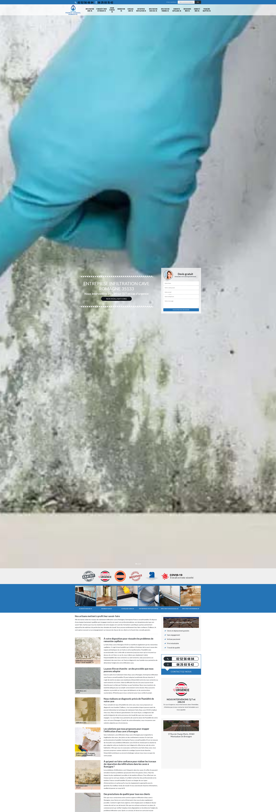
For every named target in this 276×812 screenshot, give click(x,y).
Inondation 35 (121, 10)
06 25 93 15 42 (105, 2)
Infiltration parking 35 (165, 10)
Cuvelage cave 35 (130, 10)
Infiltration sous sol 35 (153, 10)
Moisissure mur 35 (187, 10)
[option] (138, 325)
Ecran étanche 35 (112, 10)
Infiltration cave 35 (90, 10)
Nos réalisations (116, 299)
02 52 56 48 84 (85, 2)
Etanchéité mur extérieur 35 (101, 10)
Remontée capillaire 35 (176, 10)
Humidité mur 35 (197, 10)
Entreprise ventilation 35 (141, 10)
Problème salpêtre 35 (207, 10)
